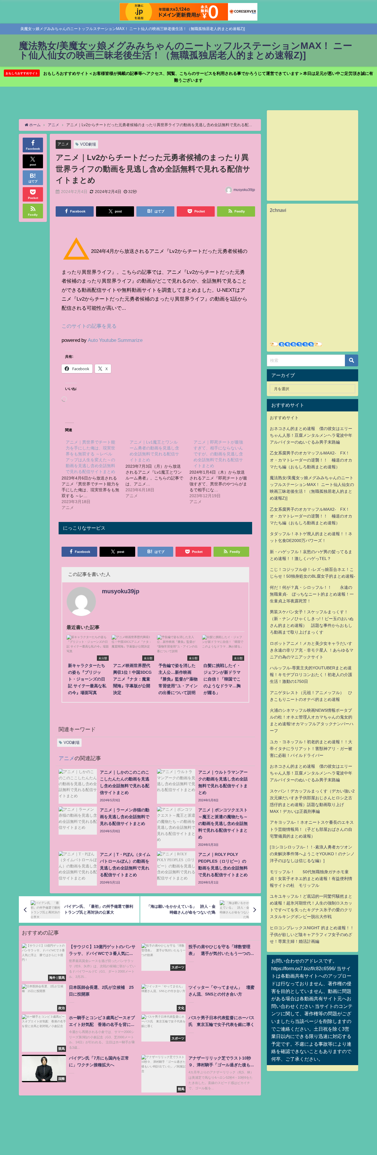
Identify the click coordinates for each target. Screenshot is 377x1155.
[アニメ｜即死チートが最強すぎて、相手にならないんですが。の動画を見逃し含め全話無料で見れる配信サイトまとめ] (221, 471)
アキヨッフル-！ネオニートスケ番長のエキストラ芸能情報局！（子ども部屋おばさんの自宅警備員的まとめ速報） (312, 829)
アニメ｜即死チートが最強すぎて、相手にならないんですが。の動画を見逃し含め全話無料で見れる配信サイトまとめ (218, 454)
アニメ (63, 144)
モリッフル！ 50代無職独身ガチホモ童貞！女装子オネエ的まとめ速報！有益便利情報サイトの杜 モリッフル (311, 878)
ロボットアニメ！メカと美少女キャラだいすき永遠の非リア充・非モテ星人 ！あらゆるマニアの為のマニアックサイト (311, 650)
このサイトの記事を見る (89, 325)
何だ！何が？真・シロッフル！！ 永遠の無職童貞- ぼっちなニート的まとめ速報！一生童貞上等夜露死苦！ (312, 594)
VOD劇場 (88, 144)
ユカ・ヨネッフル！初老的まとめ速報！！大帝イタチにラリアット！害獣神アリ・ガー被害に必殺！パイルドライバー (311, 748)
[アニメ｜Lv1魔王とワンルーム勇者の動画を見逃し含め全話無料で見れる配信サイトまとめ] (157, 468)
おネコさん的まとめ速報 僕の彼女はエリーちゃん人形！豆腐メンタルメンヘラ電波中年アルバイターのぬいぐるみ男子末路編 (311, 435)
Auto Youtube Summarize (115, 339)
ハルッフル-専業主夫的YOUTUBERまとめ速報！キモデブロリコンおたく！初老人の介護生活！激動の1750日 (311, 674)
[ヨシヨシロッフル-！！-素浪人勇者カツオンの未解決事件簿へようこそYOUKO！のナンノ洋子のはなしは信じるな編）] (312, 854)
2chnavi (278, 210)
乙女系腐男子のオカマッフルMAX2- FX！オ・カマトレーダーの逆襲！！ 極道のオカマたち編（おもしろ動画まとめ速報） (311, 460)
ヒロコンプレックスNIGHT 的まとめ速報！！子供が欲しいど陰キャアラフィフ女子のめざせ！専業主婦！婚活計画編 (312, 934)
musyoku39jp (244, 190)
